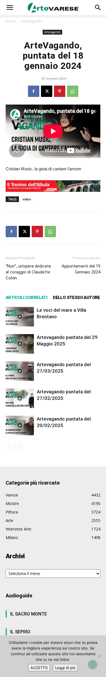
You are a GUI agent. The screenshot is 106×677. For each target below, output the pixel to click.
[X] (46, 91)
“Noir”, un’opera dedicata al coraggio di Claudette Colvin (28, 272)
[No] (99, 656)
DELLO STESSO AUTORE (76, 297)
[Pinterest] (59, 91)
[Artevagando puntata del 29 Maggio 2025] (20, 344)
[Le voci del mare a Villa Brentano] (20, 316)
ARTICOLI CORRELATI (26, 297)
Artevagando (31, 21)
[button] (10, 7)
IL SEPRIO (20, 631)
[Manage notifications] (92, 664)
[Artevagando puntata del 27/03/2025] (20, 371)
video (27, 199)
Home (11, 21)
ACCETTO (39, 667)
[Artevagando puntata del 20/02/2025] (20, 425)
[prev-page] (9, 446)
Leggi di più (65, 667)
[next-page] (18, 446)
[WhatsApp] (72, 91)
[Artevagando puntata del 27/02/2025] (20, 398)
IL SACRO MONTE (28, 614)
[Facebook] (33, 91)
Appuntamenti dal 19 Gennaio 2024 (81, 269)
